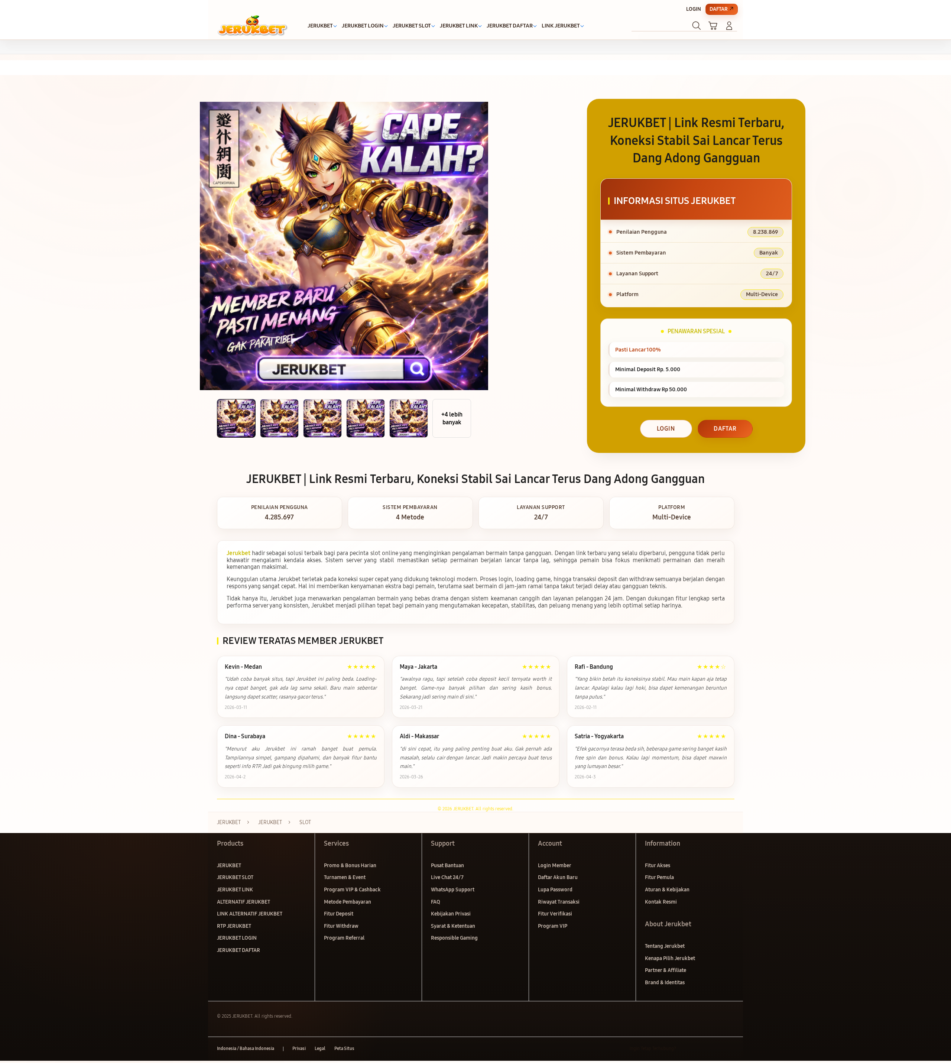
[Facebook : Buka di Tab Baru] (686, 1048)
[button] (713, 25)
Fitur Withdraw (341, 926)
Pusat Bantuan (447, 865)
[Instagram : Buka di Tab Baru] (715, 1048)
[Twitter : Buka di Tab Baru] (700, 1048)
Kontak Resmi (661, 902)
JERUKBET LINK (235, 890)
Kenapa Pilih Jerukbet (670, 958)
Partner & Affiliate (665, 970)
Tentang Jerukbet (665, 946)
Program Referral (344, 938)
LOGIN (666, 428)
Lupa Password (555, 890)
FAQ (435, 902)
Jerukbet (238, 553)
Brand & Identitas (665, 982)
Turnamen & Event (345, 877)
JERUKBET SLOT (235, 877)
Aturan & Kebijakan (667, 890)
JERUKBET (229, 865)
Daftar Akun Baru (558, 877)
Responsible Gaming (454, 938)
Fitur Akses (657, 865)
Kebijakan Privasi (451, 914)
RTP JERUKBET (234, 926)
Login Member (554, 865)
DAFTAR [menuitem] (719, 9)
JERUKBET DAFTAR (238, 950)
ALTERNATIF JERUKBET (243, 902)
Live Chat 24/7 (447, 877)
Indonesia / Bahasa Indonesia (245, 1048)
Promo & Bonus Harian (350, 865)
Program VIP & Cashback (352, 890)
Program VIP (552, 926)
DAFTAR (725, 428)
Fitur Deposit (338, 914)
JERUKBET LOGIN (237, 938)
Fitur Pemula (659, 877)
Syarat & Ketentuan (453, 926)
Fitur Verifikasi (555, 914)
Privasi (299, 1048)
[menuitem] (320, 26)
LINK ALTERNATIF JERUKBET (249, 914)
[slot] (252, 26)
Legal (320, 1048)
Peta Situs (344, 1048)
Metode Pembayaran (347, 902)
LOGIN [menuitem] (693, 9)
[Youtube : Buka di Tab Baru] (729, 1048)
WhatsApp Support (452, 890)
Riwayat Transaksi (559, 902)
